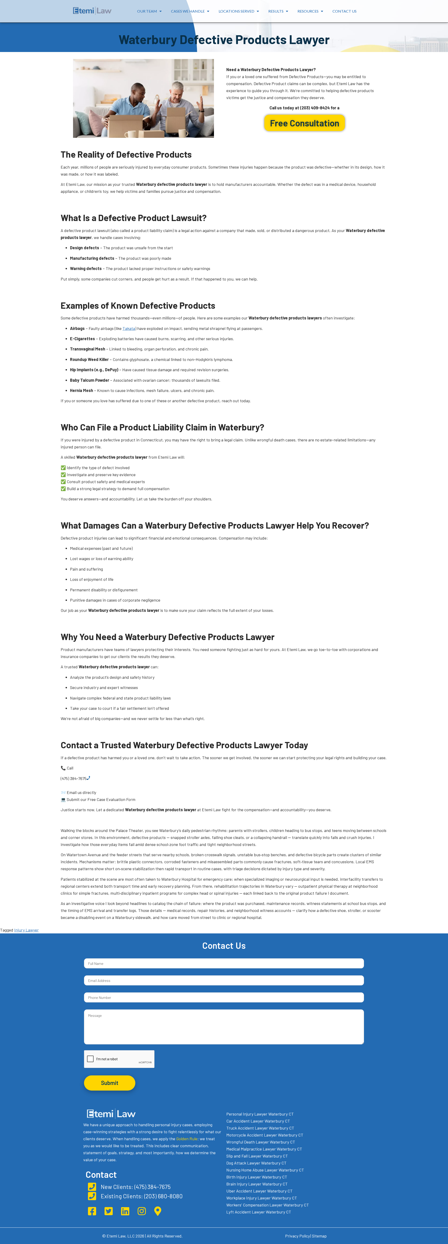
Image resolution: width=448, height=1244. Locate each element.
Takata (128, 328)
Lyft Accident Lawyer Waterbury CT (258, 1211)
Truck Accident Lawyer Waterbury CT (260, 1127)
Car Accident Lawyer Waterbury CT (258, 1120)
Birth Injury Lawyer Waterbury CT (256, 1176)
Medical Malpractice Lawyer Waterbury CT (264, 1148)
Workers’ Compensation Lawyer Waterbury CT (267, 1204)
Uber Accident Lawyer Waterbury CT (259, 1190)
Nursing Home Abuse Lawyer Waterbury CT (265, 1169)
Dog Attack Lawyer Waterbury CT (256, 1162)
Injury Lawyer (26, 929)
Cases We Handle (188, 11)
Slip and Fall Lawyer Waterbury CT (257, 1155)
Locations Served (236, 11)
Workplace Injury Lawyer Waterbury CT (261, 1197)
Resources (308, 11)
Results (276, 11)
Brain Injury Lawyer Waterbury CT (257, 1183)
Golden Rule (186, 1138)
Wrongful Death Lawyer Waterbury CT (260, 1141)
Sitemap (319, 1235)
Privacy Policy (297, 1235)
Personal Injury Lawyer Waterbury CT (260, 1113)
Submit (109, 1082)
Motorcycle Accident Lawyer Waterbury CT (264, 1134)
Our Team (147, 11)
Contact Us (344, 11)
